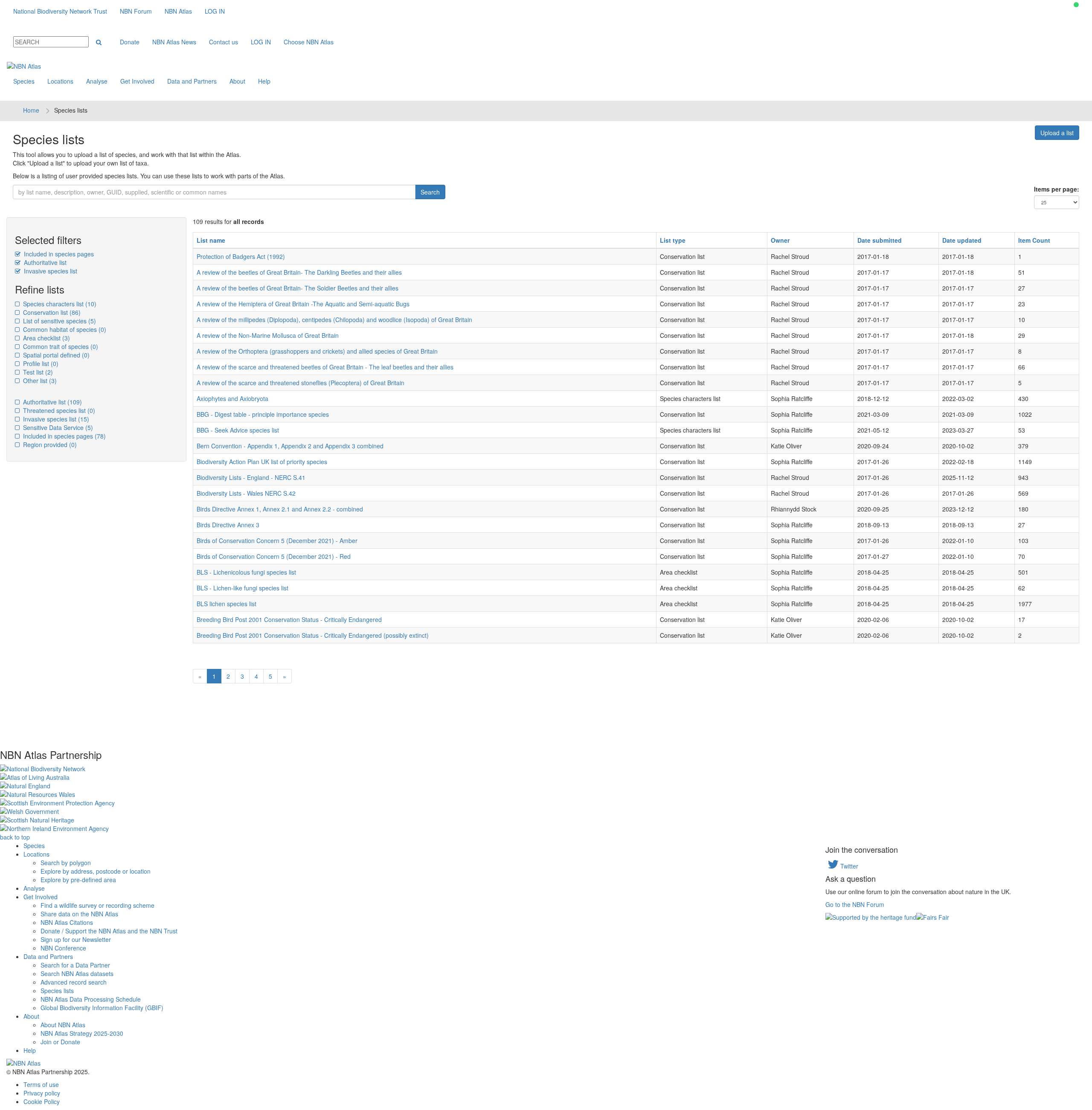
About (237, 81)
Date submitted (879, 240)
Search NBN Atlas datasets (77, 973)
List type (672, 240)
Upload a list (1057, 132)
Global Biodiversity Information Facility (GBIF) (102, 1007)
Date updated (962, 240)
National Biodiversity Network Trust (60, 11)
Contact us (223, 42)
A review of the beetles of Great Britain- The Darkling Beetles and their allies (299, 272)
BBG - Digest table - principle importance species (263, 414)
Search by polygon (66, 862)
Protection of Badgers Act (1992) (241, 256)
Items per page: (1056, 189)
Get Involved (137, 81)
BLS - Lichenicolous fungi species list (246, 572)
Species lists (57, 990)
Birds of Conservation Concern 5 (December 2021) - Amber (277, 540)
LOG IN (215, 11)
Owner (780, 240)
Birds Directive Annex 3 (228, 524)
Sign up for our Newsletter (76, 939)
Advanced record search (74, 982)
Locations (60, 81)
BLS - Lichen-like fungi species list (242, 588)
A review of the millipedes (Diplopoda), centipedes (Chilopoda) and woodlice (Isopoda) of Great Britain (334, 319)
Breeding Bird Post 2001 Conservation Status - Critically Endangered (289, 619)
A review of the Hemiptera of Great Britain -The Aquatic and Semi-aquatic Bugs (303, 303)
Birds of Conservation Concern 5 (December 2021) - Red (274, 556)
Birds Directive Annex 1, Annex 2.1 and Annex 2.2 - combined (280, 509)
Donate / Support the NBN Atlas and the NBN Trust (109, 931)
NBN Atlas (178, 11)
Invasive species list (49, 271)
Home (31, 110)
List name (211, 240)
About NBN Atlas (63, 1024)
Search (430, 192)
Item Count (1034, 240)
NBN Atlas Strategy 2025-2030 (82, 1033)
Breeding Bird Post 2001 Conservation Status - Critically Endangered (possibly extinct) (313, 635)
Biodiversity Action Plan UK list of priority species (262, 461)
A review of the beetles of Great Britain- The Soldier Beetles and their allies (297, 288)
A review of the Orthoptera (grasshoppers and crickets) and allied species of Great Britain (317, 351)
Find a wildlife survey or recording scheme (97, 905)
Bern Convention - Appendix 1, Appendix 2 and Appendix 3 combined (290, 446)
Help (264, 81)
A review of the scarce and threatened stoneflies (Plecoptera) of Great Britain (300, 382)
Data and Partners (192, 81)
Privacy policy (41, 1093)
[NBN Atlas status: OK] (1076, 4)
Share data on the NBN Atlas (79, 914)
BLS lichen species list (226, 603)
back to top (15, 837)
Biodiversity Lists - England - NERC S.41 (251, 477)
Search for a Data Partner (75, 965)
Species (24, 81)
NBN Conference (63, 948)
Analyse (96, 81)
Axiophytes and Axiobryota (232, 398)
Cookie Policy (41, 1101)
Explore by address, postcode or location (96, 871)
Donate (129, 42)
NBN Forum (136, 11)
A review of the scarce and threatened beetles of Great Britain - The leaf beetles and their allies (325, 367)
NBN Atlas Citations (67, 922)
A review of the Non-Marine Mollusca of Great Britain (268, 335)
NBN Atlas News (174, 42)
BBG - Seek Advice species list (238, 430)
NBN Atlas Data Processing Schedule (91, 999)
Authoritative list (44, 262)
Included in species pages (58, 254)
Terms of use (41, 1084)
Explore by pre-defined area (78, 879)
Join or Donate (60, 1041)
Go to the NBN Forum (854, 904)
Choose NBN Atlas (309, 42)
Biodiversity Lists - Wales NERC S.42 (246, 493)
